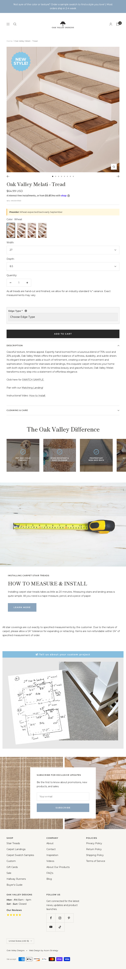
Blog (49, 878)
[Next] (118, 176)
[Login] (110, 24)
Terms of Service (95, 861)
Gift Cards (12, 867)
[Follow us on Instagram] (59, 917)
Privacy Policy (94, 843)
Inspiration (52, 855)
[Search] (14, 24)
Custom (11, 861)
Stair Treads (13, 843)
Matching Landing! (32, 387)
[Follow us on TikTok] (59, 926)
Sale (9, 873)
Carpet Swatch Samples (20, 855)
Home (9, 41)
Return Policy (94, 849)
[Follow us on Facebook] (50, 917)
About (49, 843)
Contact (51, 849)
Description (15, 345)
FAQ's (49, 873)
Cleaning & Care (17, 410)
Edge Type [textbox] (15, 310)
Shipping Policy (95, 855)
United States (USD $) (19, 941)
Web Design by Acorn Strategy (43, 950)
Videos (50, 861)
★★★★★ (14, 915)
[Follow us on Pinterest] (69, 917)
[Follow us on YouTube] (50, 926)
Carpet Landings (16, 849)
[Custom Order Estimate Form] (63, 703)
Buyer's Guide (14, 884)
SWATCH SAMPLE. (33, 379)
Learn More (22, 607)
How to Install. (37, 395)
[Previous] (8, 176)
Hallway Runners (16, 878)
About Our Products (58, 867)
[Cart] (117, 24)
